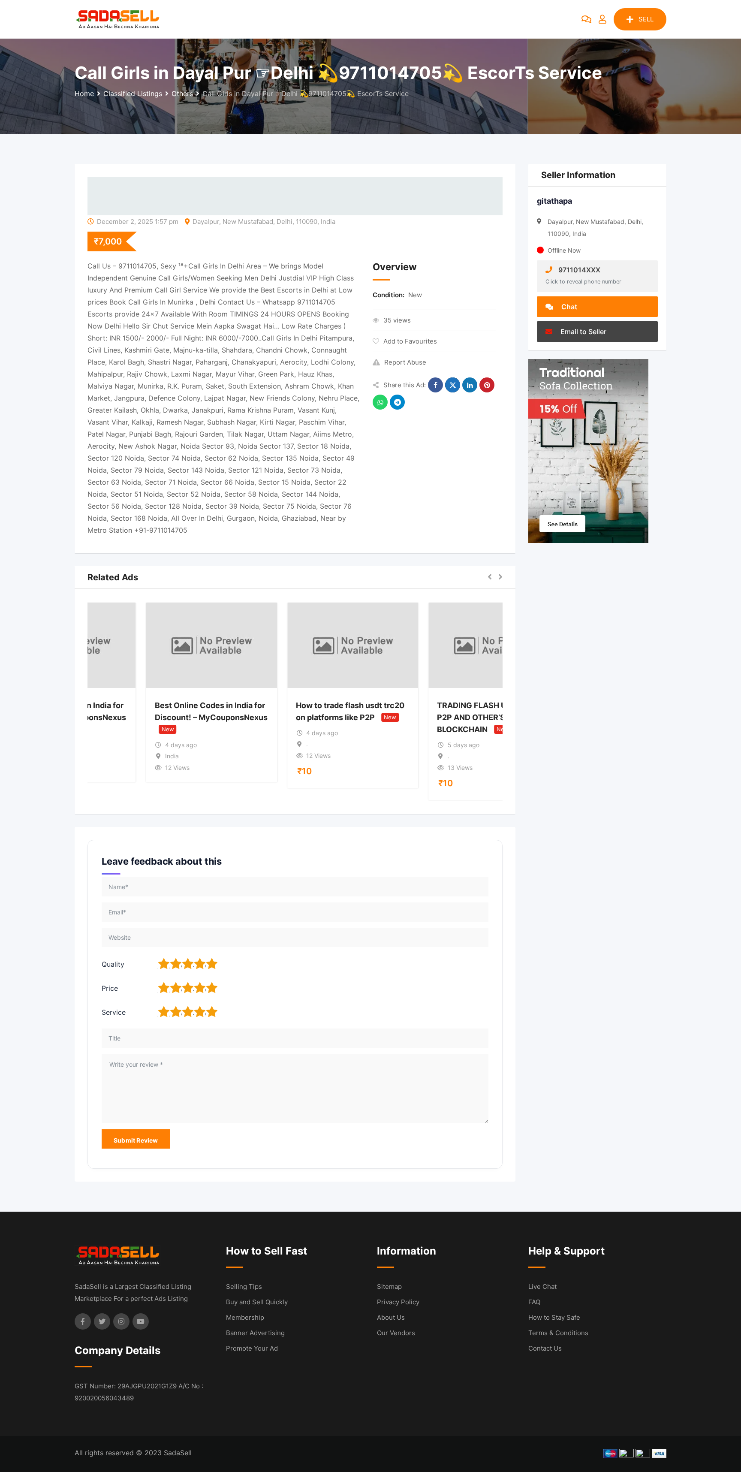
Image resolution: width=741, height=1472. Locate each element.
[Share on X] (452, 384)
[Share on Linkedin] (469, 384)
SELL (646, 19)
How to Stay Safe (554, 1317)
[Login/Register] (602, 19)
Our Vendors (396, 1333)
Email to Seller (582, 331)
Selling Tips (244, 1286)
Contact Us (545, 1348)
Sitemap (389, 1286)
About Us (391, 1317)
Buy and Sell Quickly (257, 1302)
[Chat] (586, 19)
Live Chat (542, 1286)
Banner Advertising (255, 1333)
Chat (568, 306)
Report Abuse (405, 362)
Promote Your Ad (252, 1348)
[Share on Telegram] (397, 402)
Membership (245, 1317)
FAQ (534, 1302)
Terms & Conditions (558, 1333)
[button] (490, 577)
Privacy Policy (398, 1302)
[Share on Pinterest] (486, 384)
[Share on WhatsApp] (380, 402)
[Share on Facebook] (435, 384)
